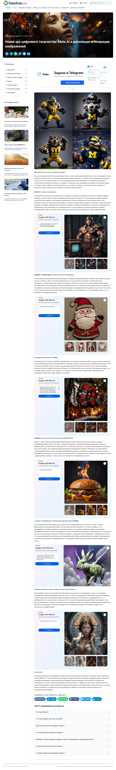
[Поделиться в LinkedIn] (28, 54)
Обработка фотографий (12, 36)
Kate (30, 36)
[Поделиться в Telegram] (11, 54)
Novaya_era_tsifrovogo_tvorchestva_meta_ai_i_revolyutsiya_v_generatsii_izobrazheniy (58, 7)
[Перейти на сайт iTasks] (72, 74)
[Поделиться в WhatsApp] (15, 54)
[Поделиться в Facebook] (20, 54)
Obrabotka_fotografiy (25, 7)
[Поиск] (91, 3)
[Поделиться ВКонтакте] (7, 54)
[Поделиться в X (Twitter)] (24, 54)
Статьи (15, 7)
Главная (8, 7)
